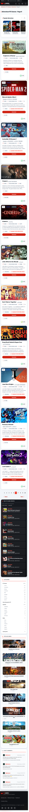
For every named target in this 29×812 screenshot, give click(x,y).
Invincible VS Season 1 (12, 140)
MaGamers (3, 7)
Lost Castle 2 (9, 467)
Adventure (14, 7)
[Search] (19, 3)
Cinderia (7, 221)
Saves (14, 625)
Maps (14, 621)
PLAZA (14, 610)
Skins (14, 620)
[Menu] (25, 3)
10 (25, 492)
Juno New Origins (13, 384)
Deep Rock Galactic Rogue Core (12, 343)
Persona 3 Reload (9, 425)
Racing (14, 589)
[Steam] (14, 808)
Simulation (7, 311)
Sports (14, 599)
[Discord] (2, 808)
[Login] (16, 3)
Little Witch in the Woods (12, 262)
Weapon (14, 629)
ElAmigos (14, 615)
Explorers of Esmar (13, 56)
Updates (14, 604)
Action (6, 108)
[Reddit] (5, 808)
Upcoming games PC (14, 602)
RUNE (14, 613)
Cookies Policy (4, 801)
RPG (7, 65)
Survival (6, 353)
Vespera (9, 181)
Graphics (14, 623)
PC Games (8, 7)
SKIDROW (14, 606)
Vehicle (14, 627)
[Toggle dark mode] (22, 3)
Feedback (18, 797)
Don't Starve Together (12, 302)
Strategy (14, 594)
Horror (14, 596)
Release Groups (11, 797)
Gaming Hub (14, 631)
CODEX (14, 608)
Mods (14, 618)
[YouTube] (11, 808)
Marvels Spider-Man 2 (9, 98)
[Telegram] (8, 808)
